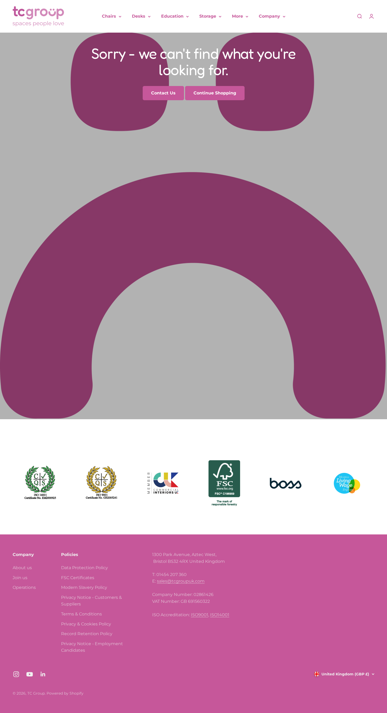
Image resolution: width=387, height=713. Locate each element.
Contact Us (163, 92)
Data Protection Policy (84, 567)
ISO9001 (199, 614)
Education (172, 16)
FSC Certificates (77, 577)
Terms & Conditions (81, 613)
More (237, 16)
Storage (207, 16)
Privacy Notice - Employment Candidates (92, 647)
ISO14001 (219, 614)
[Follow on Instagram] (16, 674)
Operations (24, 587)
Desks (138, 16)
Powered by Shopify (65, 693)
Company (269, 16)
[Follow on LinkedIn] (43, 674)
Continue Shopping (215, 92)
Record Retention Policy (86, 633)
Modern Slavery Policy (84, 587)
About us (22, 567)
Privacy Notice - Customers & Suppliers (91, 601)
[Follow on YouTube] (29, 674)
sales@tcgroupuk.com (181, 581)
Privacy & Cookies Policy (86, 623)
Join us (20, 577)
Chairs (109, 16)
